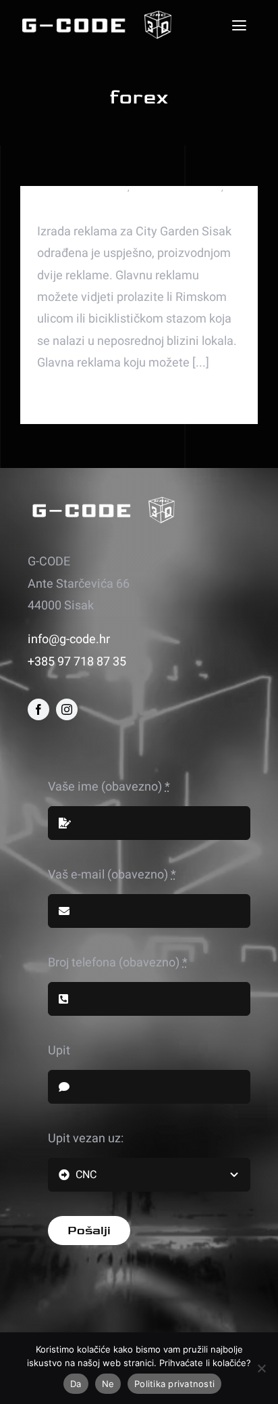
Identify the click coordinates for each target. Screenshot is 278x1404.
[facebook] (38, 709)
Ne (108, 1383)
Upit (59, 1051)
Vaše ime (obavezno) (109, 787)
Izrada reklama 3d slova (82, 187)
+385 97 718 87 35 (77, 662)
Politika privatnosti (174, 1383)
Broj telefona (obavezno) (118, 963)
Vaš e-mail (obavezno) (112, 875)
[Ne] (261, 1368)
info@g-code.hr (69, 639)
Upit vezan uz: (85, 1138)
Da (76, 1383)
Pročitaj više (60, 399)
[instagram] (67, 709)
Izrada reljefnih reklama (176, 187)
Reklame (54, 200)
